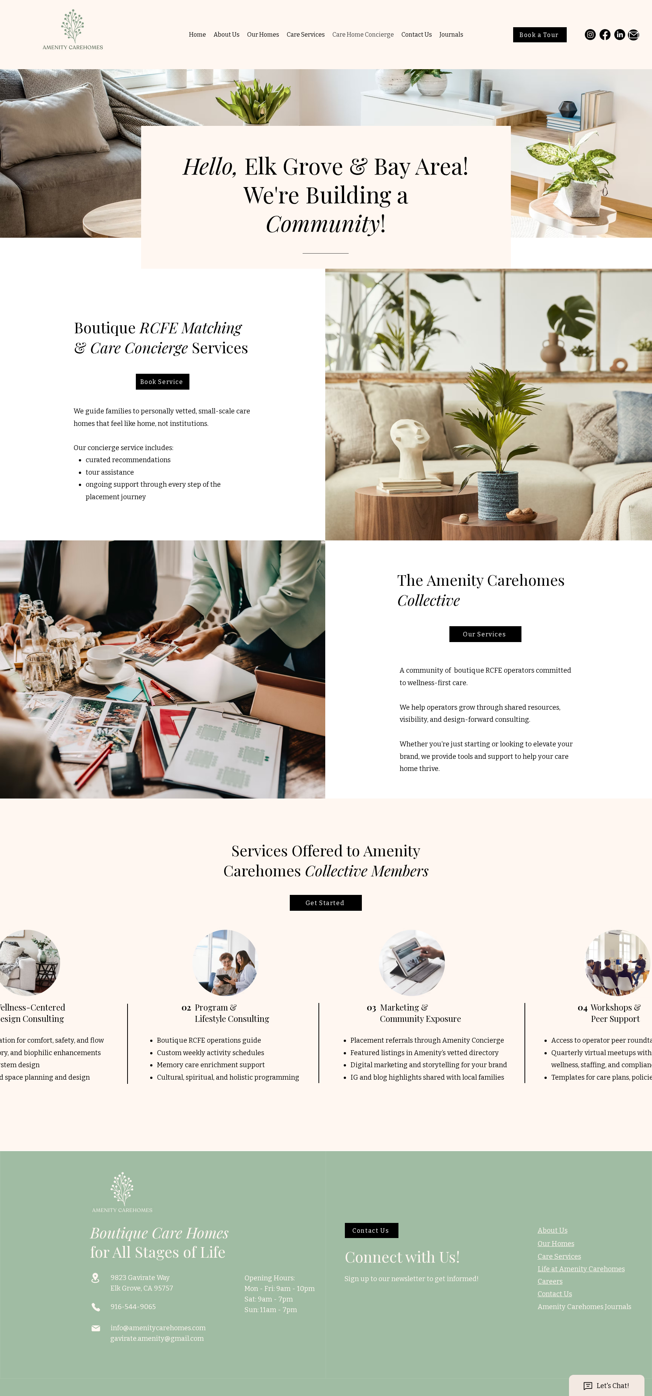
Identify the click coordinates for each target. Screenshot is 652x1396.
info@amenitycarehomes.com (158, 1328)
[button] (326, 903)
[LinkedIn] (619, 34)
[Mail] (633, 34)
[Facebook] (605, 34)
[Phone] (96, 1307)
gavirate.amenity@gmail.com (157, 1338)
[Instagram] (590, 34)
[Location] (95, 1278)
